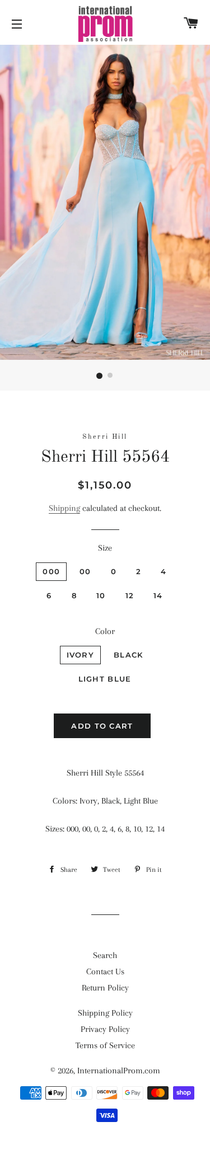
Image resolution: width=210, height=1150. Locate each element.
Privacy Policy (105, 1029)
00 (85, 571)
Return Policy (105, 988)
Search (105, 955)
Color (105, 631)
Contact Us (105, 971)
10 (101, 595)
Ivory (81, 654)
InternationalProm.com (118, 1070)
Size (105, 548)
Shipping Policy (105, 1013)
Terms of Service (105, 1045)
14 (158, 595)
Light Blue (105, 678)
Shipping (64, 508)
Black (128, 654)
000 (51, 571)
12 (129, 595)
